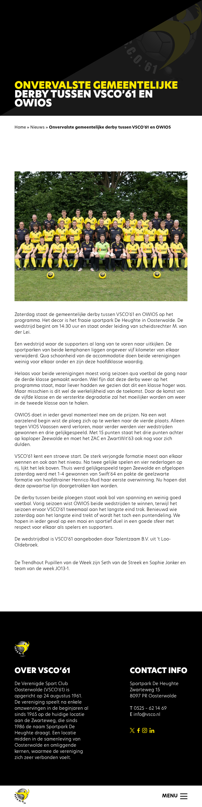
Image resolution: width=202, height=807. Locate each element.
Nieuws (37, 128)
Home (20, 128)
